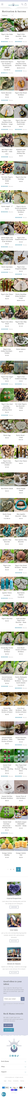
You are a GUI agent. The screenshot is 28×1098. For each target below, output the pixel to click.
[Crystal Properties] (14, 890)
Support (4, 1073)
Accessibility (15, 1082)
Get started (8, 1026)
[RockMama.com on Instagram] (10, 1057)
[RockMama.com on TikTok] (18, 1057)
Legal (5, 1082)
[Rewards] (3, 1094)
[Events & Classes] (14, 955)
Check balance (9, 1031)
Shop (3, 1068)
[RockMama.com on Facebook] (13, 1057)
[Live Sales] (14, 921)
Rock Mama (5, 1062)
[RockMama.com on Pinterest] (15, 1057)
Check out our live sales (14, 1)
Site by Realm (14, 1094)
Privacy (9, 1082)
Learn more (14, 908)
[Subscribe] (22, 1000)
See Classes (14, 973)
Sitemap (22, 1082)
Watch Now (14, 942)
